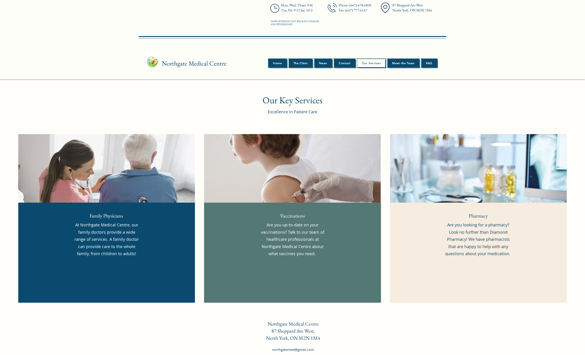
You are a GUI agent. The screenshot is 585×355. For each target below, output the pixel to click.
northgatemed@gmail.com (293, 349)
